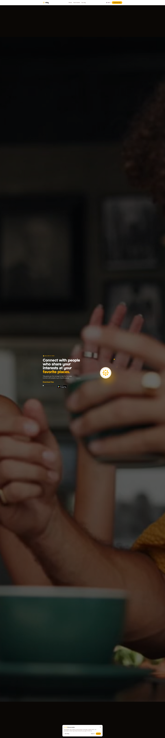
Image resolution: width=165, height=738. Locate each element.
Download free (117, 2)
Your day (83, 2)
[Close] (100, 727)
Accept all (98, 733)
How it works (76, 2)
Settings (67, 733)
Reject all (92, 733)
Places (70, 2)
